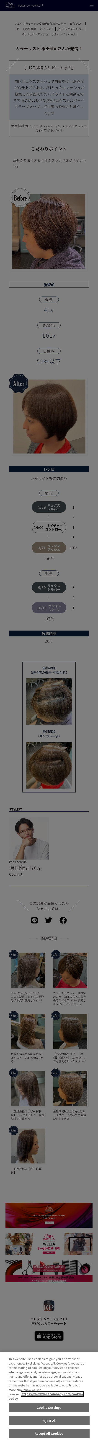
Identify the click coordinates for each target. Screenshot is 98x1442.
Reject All (49, 1421)
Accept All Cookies (49, 1433)
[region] (49, 1397)
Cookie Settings (49, 1407)
